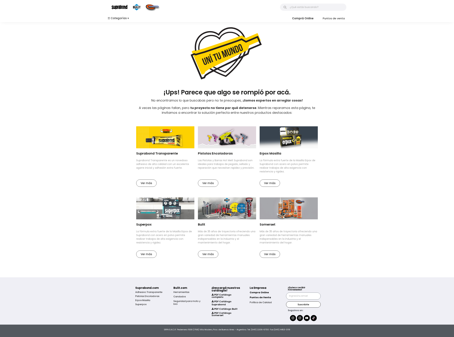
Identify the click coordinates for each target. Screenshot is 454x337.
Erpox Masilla (142, 300)
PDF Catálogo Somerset (221, 314)
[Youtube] (307, 318)
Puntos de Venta (260, 297)
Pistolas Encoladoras (147, 296)
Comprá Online (303, 18)
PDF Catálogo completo (221, 296)
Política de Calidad (261, 302)
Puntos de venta (334, 18)
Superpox (140, 304)
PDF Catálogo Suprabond (221, 303)
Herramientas (181, 292)
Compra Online (259, 292)
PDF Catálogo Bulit (225, 309)
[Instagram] (293, 318)
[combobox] (313, 7)
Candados (179, 296)
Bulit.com (180, 288)
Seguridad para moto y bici (186, 302)
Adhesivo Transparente (148, 292)
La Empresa (258, 288)
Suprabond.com (147, 288)
